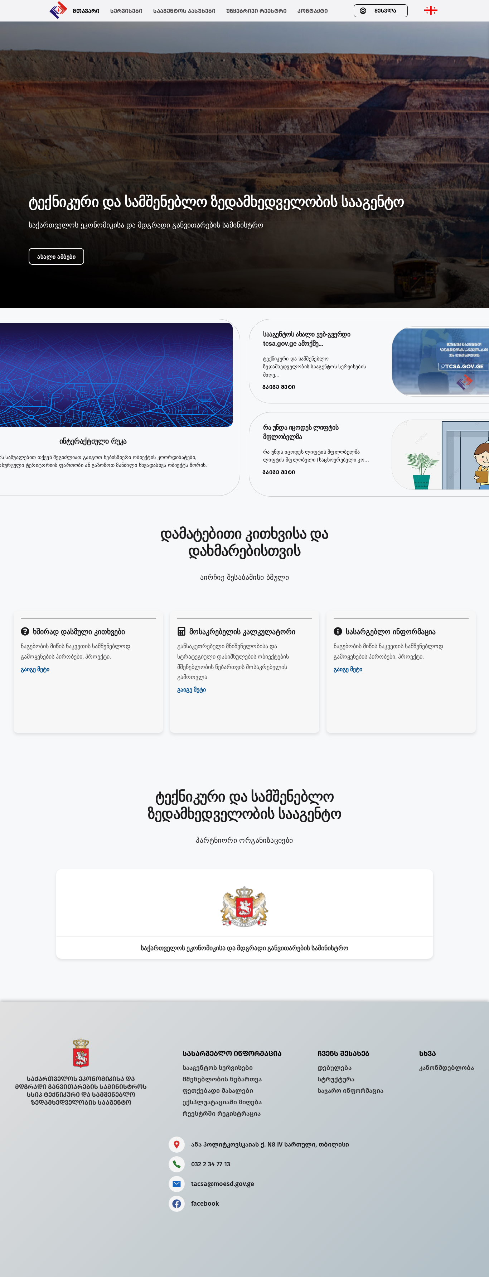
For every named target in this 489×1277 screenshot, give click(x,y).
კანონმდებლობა (446, 1068)
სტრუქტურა (336, 1079)
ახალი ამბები (56, 256)
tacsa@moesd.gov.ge (222, 1184)
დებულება (335, 1068)
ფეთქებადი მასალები (218, 1091)
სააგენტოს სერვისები (218, 1068)
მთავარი (86, 11)
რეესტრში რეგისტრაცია (222, 1114)
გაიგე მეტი (278, 387)
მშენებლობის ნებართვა (222, 1079)
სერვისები (126, 11)
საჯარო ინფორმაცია (350, 1091)
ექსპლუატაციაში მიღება (222, 1102)
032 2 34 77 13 (210, 1164)
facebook (205, 1203)
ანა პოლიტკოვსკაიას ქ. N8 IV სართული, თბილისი (270, 1144)
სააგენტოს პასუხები (184, 11)
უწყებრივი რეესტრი (256, 11)
